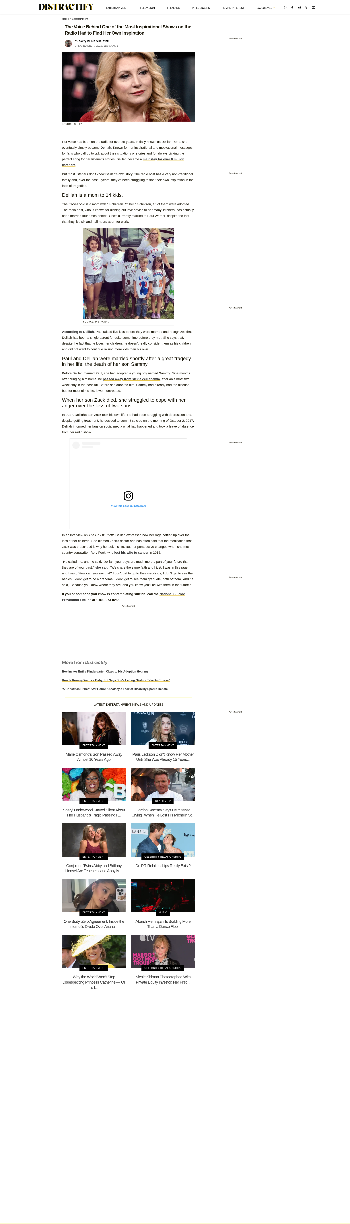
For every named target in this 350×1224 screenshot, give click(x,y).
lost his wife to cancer (131, 552)
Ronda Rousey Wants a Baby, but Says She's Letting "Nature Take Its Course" (116, 680)
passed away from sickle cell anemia (131, 379)
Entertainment (117, 7)
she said (101, 567)
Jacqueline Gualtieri (94, 41)
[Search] (285, 6)
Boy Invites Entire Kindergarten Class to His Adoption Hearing (105, 671)
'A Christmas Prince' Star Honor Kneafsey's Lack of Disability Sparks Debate (115, 689)
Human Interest (233, 7)
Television (147, 7)
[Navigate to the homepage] (66, 7)
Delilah (105, 147)
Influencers (201, 7)
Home (65, 18)
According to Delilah (78, 332)
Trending (173, 7)
